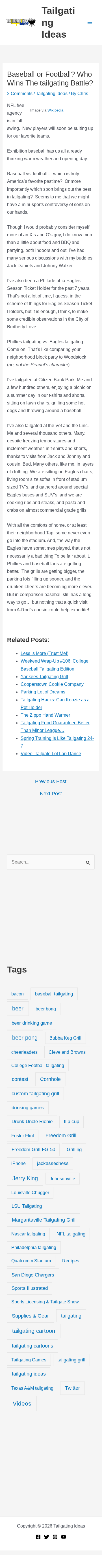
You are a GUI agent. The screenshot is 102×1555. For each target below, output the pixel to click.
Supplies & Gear (30, 1316)
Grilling (74, 1149)
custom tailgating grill (35, 1093)
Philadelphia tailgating (33, 1247)
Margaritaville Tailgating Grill (43, 1220)
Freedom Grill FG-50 (33, 1149)
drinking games (28, 1107)
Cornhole (50, 1079)
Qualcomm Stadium (31, 1260)
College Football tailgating (37, 1065)
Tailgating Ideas (52, 93)
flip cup (71, 1121)
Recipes (70, 1260)
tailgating (71, 1316)
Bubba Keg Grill (65, 1037)
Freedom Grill (60, 1135)
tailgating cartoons (32, 1346)
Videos (22, 1403)
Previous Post (50, 781)
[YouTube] (63, 1536)
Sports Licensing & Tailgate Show (45, 1301)
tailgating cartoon (33, 1331)
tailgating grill (71, 1360)
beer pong (25, 1037)
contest (20, 1079)
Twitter (72, 1388)
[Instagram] (55, 1536)
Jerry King (25, 1178)
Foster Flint (22, 1135)
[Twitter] (46, 1536)
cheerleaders (24, 1052)
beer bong (46, 1008)
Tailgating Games (28, 1359)
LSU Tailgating (27, 1206)
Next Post (51, 793)
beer (17, 1008)
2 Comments (19, 93)
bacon (17, 993)
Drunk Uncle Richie (32, 1121)
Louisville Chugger (30, 1192)
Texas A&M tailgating (32, 1388)
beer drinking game (32, 1023)
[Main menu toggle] (90, 22)
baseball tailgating (54, 994)
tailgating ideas (29, 1374)
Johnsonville (62, 1178)
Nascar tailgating (28, 1233)
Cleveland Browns (67, 1052)
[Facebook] (38, 1536)
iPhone (18, 1163)
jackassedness (53, 1163)
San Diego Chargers (33, 1275)
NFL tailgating (71, 1234)
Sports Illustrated (30, 1288)
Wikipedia (55, 110)
